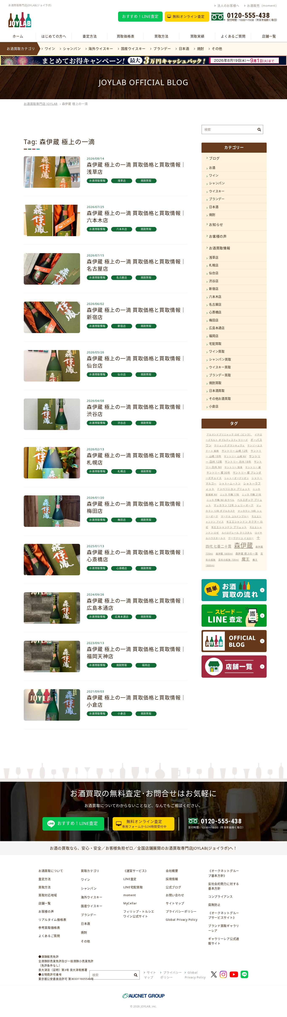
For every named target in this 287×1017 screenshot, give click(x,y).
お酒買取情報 (219, 248)
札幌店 (213, 265)
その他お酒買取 (220, 399)
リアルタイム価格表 (52, 920)
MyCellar (130, 903)
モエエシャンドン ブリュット (229, 527)
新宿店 (213, 289)
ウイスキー (217, 191)
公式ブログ (173, 887)
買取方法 (161, 36)
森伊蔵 (243, 545)
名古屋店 (215, 304)
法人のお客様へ (228, 6)
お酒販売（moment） (263, 6)
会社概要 (172, 871)
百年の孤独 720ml (228, 559)
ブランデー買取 (220, 375)
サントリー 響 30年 (218, 472)
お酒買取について (50, 871)
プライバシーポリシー (181, 911)
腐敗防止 (214, 905)
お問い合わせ (175, 895)
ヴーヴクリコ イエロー (241, 538)
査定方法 (90, 36)
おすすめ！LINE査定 (140, 16)
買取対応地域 (47, 895)
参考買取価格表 (49, 928)
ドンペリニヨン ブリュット (233, 489)
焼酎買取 (215, 383)
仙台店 (213, 273)
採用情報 (172, 879)
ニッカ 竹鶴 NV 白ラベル (220, 500)
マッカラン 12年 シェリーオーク (234, 505)
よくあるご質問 (233, 36)
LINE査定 (130, 879)
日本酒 (184, 48)
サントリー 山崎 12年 (235, 450)
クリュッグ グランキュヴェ (229, 445)
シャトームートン (230, 483)
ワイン (50, 48)
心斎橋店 (215, 312)
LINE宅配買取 (133, 887)
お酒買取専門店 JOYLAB (41, 104)
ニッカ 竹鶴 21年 (251, 494)
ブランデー (162, 48)
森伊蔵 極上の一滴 (247, 553)
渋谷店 (213, 281)
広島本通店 (217, 328)
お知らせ (216, 224)
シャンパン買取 (220, 359)
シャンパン (72, 48)
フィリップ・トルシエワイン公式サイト (138, 913)
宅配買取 (215, 344)
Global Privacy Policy (181, 920)
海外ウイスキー (100, 48)
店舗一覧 (269, 36)
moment (129, 895)
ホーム (18, 36)
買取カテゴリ (90, 871)
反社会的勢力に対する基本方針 (223, 886)
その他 (217, 48)
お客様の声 (218, 236)
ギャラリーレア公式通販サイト (223, 941)
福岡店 (213, 336)
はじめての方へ (53, 36)
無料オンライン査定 (188, 16)
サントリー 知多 (233, 467)
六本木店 (215, 297)
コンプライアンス (220, 897)
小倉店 (213, 406)
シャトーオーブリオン (236, 478)
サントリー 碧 (253, 467)
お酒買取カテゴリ (21, 48)
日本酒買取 (217, 391)
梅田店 (213, 320)
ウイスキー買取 (220, 367)
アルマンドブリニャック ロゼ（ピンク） (229, 434)
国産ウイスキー (133, 48)
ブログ (214, 158)
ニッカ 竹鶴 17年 (229, 494)
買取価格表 (125, 36)
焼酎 (200, 48)
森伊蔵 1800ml (224, 553)
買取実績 (197, 36)
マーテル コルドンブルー (235, 516)
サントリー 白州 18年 (238, 461)
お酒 (212, 168)
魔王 (246, 559)
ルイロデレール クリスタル (237, 532)
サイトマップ (175, 903)
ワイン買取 (217, 351)
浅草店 (213, 257)
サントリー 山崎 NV (235, 456)
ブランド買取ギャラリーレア (223, 928)
